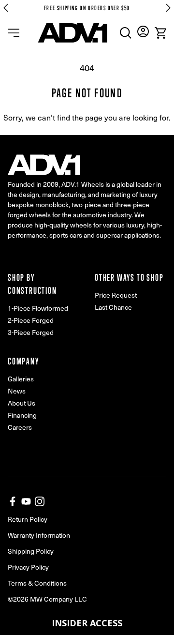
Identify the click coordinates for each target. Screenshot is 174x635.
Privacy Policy (28, 567)
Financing (22, 415)
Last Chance (113, 307)
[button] (87, 623)
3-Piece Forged (31, 332)
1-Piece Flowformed (38, 308)
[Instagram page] (39, 501)
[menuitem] (125, 33)
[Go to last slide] (6, 8)
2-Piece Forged (31, 320)
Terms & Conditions (37, 583)
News (17, 390)
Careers (20, 427)
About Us (21, 403)
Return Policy (27, 519)
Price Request (116, 295)
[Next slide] (168, 8)
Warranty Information (39, 535)
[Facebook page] (12, 501)
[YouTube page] (26, 501)
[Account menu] (143, 31)
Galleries (21, 378)
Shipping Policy (31, 551)
